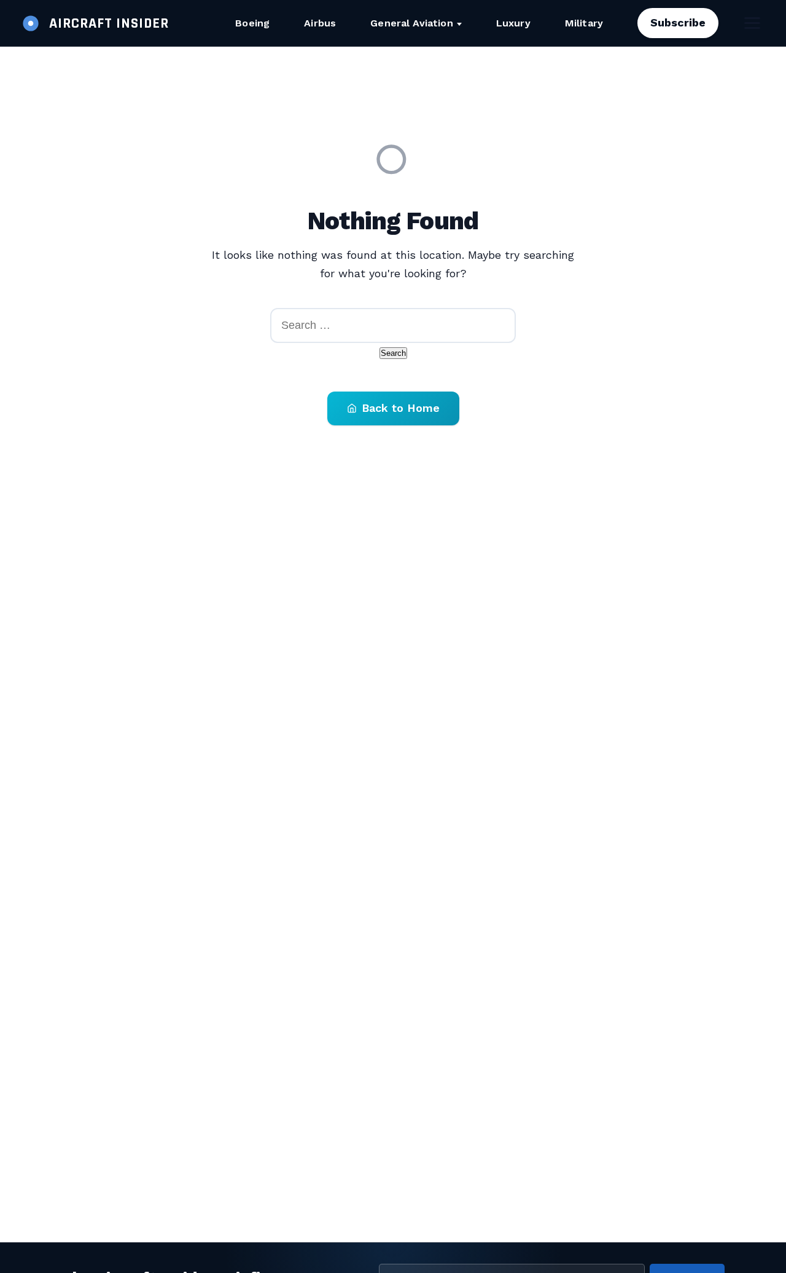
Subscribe (678, 22)
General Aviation (411, 23)
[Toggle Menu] (752, 23)
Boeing (252, 23)
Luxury (513, 23)
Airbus (320, 23)
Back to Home (401, 407)
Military (584, 23)
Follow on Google (599, 1249)
